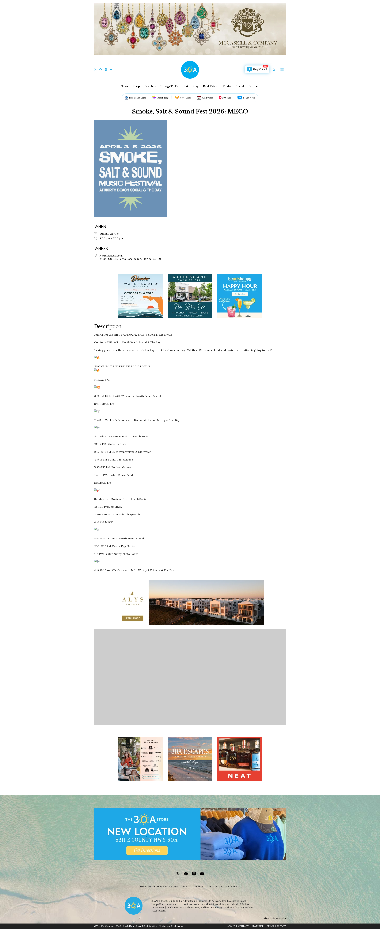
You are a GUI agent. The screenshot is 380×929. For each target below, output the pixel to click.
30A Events (207, 97)
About (231, 926)
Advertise (257, 926)
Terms (270, 926)
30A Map (226, 97)
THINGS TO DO (178, 886)
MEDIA (223, 886)
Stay (195, 86)
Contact (253, 86)
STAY (197, 886)
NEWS (151, 886)
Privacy (281, 926)
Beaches (150, 86)
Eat (186, 86)
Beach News (249, 97)
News (124, 86)
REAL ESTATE (209, 886)
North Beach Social (111, 255)
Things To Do (169, 86)
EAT (190, 886)
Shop (136, 86)
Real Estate (210, 86)
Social (240, 86)
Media (227, 86)
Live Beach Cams (137, 97)
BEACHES (162, 886)
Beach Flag (162, 97)
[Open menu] (282, 69)
